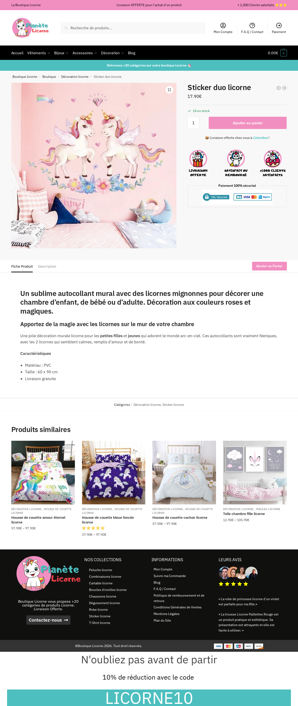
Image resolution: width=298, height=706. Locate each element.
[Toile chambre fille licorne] (255, 472)
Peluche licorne (100, 570)
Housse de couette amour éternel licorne (38, 519)
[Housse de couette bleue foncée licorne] (114, 472)
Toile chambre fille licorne (244, 513)
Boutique (49, 77)
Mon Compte (223, 32)
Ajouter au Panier (269, 266)
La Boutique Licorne (26, 5)
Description (47, 266)
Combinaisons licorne (105, 576)
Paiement (279, 32)
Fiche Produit (22, 266)
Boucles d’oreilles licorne (108, 590)
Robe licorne (98, 609)
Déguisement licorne (104, 603)
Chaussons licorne (102, 596)
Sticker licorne (173, 405)
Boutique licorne (24, 77)
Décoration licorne (75, 77)
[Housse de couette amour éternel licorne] (43, 472)
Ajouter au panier (248, 122)
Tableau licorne (268, 509)
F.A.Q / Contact (252, 32)
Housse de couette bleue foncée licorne (108, 519)
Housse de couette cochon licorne (179, 517)
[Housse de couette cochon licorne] (184, 472)
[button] (169, 90)
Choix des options (43, 544)
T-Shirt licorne (99, 623)
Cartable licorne (101, 583)
